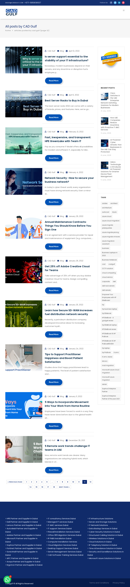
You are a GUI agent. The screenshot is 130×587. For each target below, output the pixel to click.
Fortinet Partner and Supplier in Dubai (24, 548)
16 (42, 487)
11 (79, 482)
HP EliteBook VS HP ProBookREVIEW (109, 342)
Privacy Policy (119, 583)
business (105, 248)
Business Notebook (109, 260)
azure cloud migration (110, 221)
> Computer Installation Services (61, 541)
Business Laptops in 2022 (109, 254)
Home (8, 30)
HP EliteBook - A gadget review (108, 319)
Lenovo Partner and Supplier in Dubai (24, 525)
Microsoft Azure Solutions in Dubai (105, 558)
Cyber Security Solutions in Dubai (104, 531)
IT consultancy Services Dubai (62, 518)
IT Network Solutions (98, 525)
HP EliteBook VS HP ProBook (109, 335)
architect (113, 203)
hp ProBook (106, 352)
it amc (116, 352)
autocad (105, 212)
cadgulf (112, 264)
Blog (62, 51)
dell (114, 281)
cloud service (107, 277)
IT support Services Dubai (60, 528)
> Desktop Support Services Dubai (62, 548)
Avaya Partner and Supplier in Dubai (23, 561)
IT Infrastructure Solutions (101, 518)
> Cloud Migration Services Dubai (61, 545)
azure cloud (106, 216)
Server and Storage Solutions (103, 522)
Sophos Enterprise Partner (109, 390)
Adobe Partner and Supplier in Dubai (24, 535)
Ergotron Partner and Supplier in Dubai (24, 565)
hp (103, 305)
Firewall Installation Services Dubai (64, 531)
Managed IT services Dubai (60, 522)
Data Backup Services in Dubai (103, 528)
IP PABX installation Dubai (59, 538)
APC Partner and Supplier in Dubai (22, 558)
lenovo (104, 361)
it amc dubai (107, 357)
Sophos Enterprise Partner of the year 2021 (111, 397)
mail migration (108, 365)
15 (36, 487)
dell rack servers (108, 286)
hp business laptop (109, 309)
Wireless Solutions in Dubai (101, 538)
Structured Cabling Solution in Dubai (106, 535)
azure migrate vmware (111, 237)
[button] (7, 579)
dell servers (106, 290)
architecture (106, 208)
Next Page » (64, 487)
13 (90, 482)
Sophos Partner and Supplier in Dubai (24, 545)
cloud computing (109, 273)
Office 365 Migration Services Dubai (64, 535)
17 (48, 487)
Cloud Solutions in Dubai (100, 541)
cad (103, 264)
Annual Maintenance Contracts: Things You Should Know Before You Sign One (68, 225)
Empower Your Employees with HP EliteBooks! (109, 297)
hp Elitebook (106, 313)
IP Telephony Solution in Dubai (103, 545)
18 (54, 487)
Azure (114, 212)
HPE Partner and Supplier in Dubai (22, 518)
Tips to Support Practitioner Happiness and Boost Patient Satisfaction (64, 358)
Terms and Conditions (99, 583)
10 (73, 482)
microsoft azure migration (108, 378)
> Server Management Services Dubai (64, 551)
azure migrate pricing (110, 232)
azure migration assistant (108, 242)
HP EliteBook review (109, 329)
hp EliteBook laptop (109, 325)
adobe (104, 203)
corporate (106, 281)
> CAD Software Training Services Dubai (64, 555)
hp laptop (106, 348)
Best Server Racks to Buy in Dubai (66, 100)
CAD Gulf (30, 26)
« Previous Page (15, 482)
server (104, 384)
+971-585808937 (33, 2)
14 (30, 487)
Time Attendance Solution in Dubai (105, 548)
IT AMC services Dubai (58, 525)
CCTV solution (107, 268)
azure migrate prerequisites (107, 226)
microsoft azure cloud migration (110, 371)
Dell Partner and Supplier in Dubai (22, 522)
